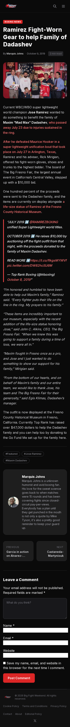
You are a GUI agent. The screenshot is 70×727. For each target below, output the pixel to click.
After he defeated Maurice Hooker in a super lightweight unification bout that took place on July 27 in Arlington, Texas (34, 147)
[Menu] (63, 6)
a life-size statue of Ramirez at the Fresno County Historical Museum (34, 207)
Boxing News (13, 22)
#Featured (12, 453)
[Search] (54, 6)
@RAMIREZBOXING (43, 222)
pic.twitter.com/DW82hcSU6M (29, 265)
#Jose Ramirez (32, 453)
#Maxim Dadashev (16, 460)
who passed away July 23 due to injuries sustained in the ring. (34, 127)
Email (8, 638)
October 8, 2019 (19, 280)
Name (9, 625)
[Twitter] (35, 720)
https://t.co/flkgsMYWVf (48, 260)
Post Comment (19, 678)
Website (9, 651)
